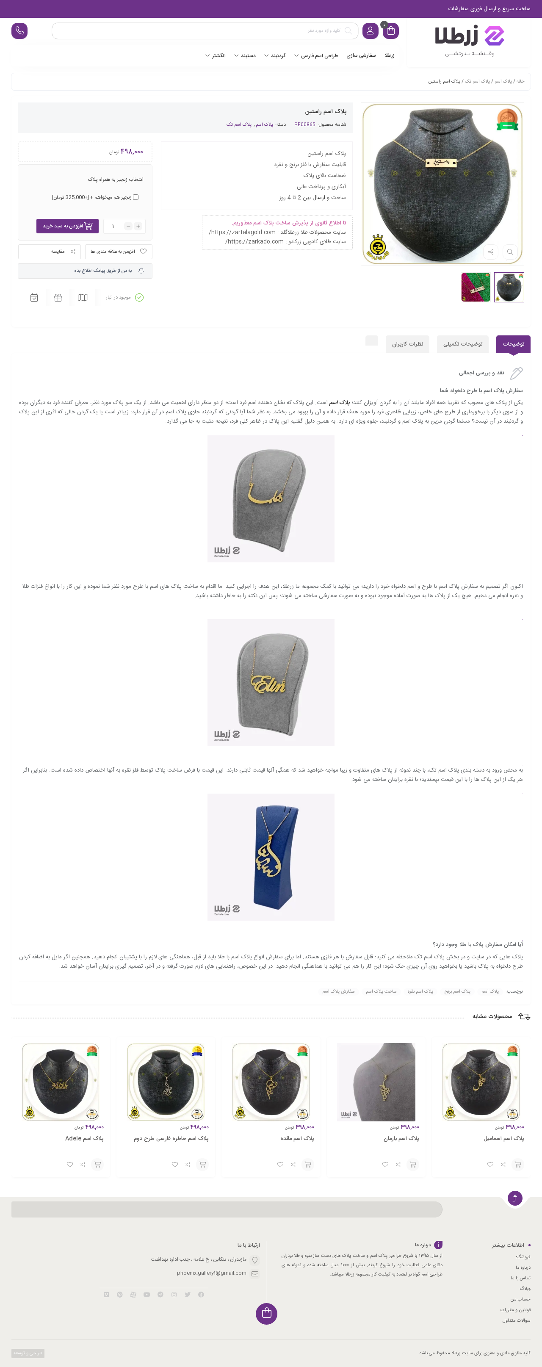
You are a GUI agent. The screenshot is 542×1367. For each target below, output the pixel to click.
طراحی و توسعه (27, 1353)
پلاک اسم (503, 82)
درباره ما (523, 1268)
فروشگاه (523, 1257)
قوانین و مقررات (516, 1310)
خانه (520, 82)
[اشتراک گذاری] (490, 252)
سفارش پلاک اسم (338, 992)
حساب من (520, 1299)
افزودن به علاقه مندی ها (113, 252)
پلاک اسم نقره (420, 992)
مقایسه (58, 252)
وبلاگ (525, 1289)
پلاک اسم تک (477, 82)
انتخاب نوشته (518, 1164)
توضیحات (513, 344)
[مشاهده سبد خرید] (391, 32)
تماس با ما (521, 1278)
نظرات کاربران (407, 344)
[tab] (513, 344)
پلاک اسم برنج (457, 992)
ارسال (318, 197)
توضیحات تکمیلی (462, 344)
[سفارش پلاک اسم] (469, 42)
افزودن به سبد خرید (63, 226)
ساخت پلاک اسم (381, 992)
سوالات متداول (517, 1321)
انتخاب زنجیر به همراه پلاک (116, 179)
